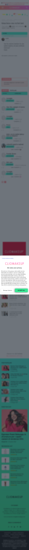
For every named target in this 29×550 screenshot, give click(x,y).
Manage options (7, 290)
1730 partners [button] (10, 271)
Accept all (21, 290)
